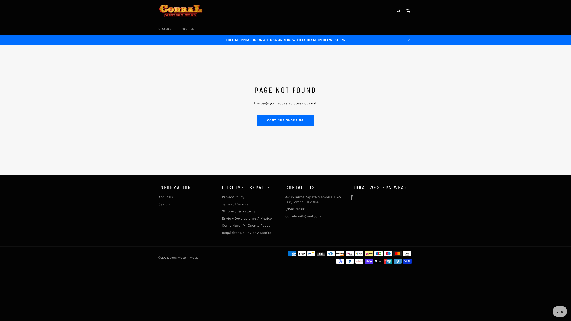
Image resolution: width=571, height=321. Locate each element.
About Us (165, 197)
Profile (187, 29)
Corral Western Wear (183, 257)
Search (164, 204)
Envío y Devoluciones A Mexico (247, 218)
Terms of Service (235, 204)
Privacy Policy (233, 197)
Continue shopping (285, 120)
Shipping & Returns (238, 211)
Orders (165, 29)
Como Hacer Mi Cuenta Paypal (246, 225)
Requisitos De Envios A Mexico (247, 232)
